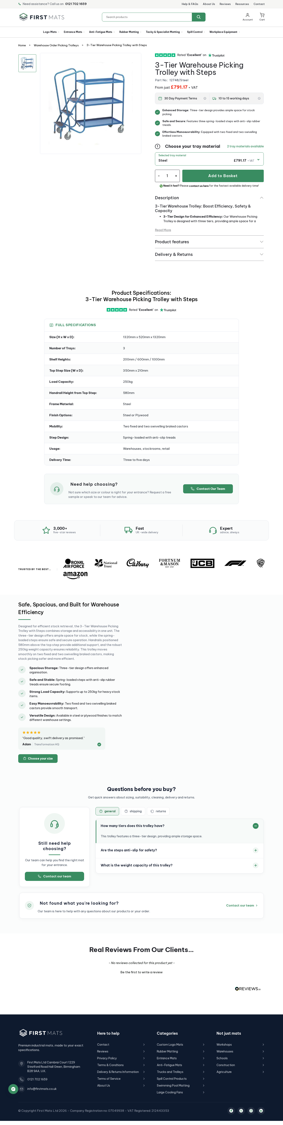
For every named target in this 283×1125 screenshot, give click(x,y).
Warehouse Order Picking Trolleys (56, 45)
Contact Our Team (211, 489)
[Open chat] (13, 1089)
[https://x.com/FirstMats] (241, 1110)
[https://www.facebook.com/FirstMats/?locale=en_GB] (231, 1110)
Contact (259, 4)
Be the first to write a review (141, 972)
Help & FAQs (190, 4)
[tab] (107, 811)
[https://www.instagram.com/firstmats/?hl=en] (251, 1110)
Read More (163, 230)
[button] (262, 17)
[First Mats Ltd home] (41, 17)
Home (22, 45)
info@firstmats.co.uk (42, 1089)
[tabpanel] (91, 103)
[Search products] (199, 17)
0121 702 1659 (76, 4)
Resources (242, 4)
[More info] (204, 98)
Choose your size (40, 758)
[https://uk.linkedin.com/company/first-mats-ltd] (261, 1110)
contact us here (199, 186)
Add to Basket (223, 175)
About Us (209, 4)
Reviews (225, 4)
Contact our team (57, 876)
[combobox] (154, 17)
